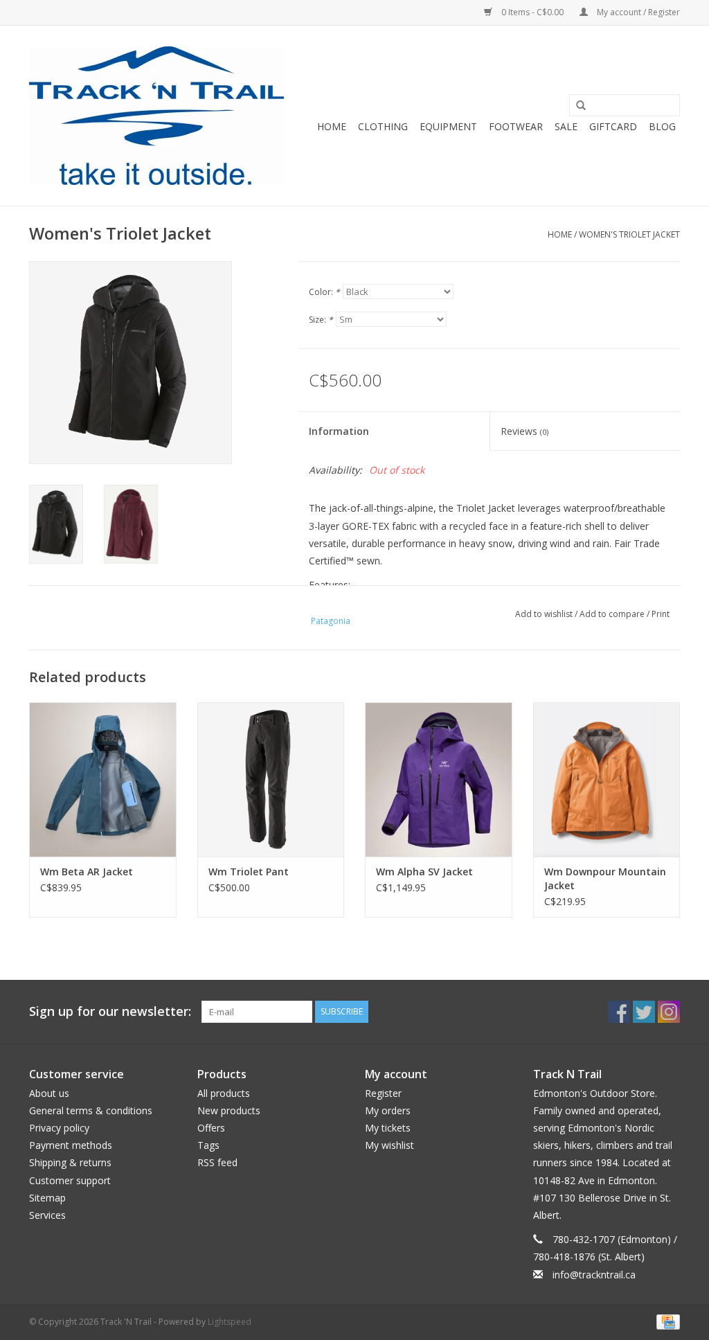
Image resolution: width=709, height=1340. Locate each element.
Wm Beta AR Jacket (86, 871)
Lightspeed (229, 1322)
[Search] (576, 106)
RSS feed (217, 1162)
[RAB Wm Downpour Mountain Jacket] (607, 779)
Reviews (524, 431)
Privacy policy (59, 1127)
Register (383, 1093)
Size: (321, 319)
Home (331, 126)
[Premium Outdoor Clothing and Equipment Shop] (156, 115)
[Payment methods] (666, 1321)
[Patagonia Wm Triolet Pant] (271, 779)
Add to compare (613, 614)
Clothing (383, 126)
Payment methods (70, 1145)
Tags (208, 1145)
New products (228, 1110)
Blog (662, 126)
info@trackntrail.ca (594, 1274)
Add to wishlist (544, 614)
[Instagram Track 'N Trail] (669, 1012)
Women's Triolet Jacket (629, 234)
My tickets (388, 1127)
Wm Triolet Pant (248, 871)
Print (661, 614)
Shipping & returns (70, 1162)
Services (47, 1215)
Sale (566, 126)
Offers (211, 1127)
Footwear (516, 126)
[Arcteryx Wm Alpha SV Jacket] (438, 779)
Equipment (448, 126)
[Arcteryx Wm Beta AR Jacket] (103, 779)
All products (223, 1093)
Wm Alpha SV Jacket (424, 871)
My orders (388, 1110)
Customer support (70, 1180)
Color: (324, 292)
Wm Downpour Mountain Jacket (605, 878)
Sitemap (47, 1197)
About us (49, 1093)
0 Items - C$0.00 (532, 12)
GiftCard (613, 126)
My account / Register (637, 12)
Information (339, 431)
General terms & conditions (90, 1110)
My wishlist (389, 1145)
